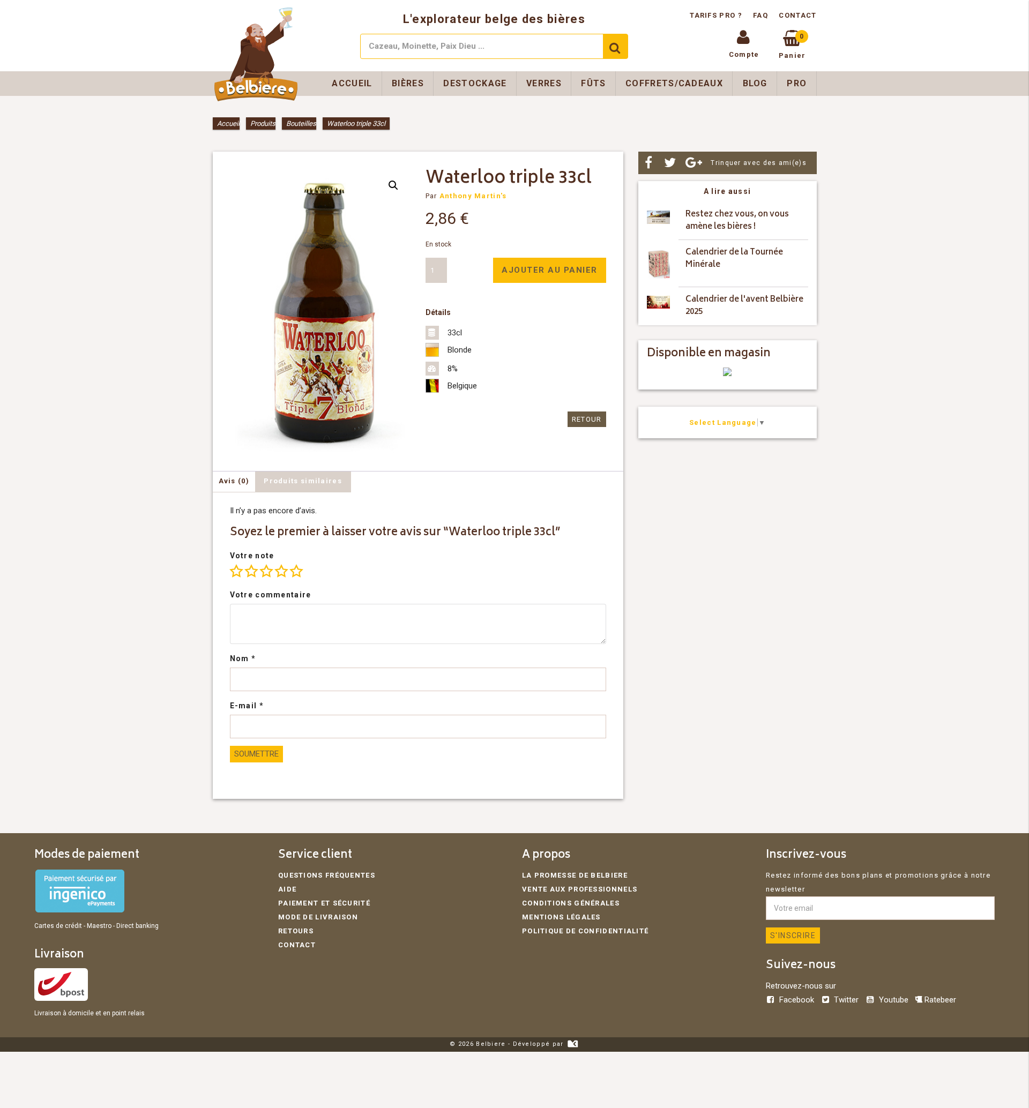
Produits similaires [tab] (303, 481)
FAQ (760, 15)
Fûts (593, 83)
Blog (755, 83)
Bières (408, 83)
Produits (262, 123)
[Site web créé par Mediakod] (572, 1043)
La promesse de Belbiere (575, 875)
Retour (587, 419)
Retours (296, 931)
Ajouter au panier (550, 270)
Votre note (252, 555)
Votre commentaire (270, 594)
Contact (797, 15)
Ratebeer (939, 1000)
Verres (544, 83)
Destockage (474, 83)
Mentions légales (561, 917)
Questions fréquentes (326, 875)
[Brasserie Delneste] (727, 374)
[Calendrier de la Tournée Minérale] (658, 263)
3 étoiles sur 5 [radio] (266, 571)
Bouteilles (301, 123)
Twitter (846, 1000)
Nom (243, 658)
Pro (797, 83)
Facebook (796, 1000)
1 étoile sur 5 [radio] (236, 571)
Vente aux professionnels (579, 889)
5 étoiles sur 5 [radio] (296, 571)
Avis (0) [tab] (234, 481)
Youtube (893, 1000)
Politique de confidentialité (585, 931)
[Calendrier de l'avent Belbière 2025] (658, 306)
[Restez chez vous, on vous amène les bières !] (658, 221)
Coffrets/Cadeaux (674, 83)
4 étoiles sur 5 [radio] (281, 571)
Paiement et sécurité (324, 903)
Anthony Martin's (473, 196)
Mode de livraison (318, 917)
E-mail (247, 705)
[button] (393, 185)
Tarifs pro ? (717, 15)
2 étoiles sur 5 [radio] (251, 571)
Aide (287, 889)
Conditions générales (571, 903)
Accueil (352, 83)
